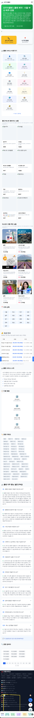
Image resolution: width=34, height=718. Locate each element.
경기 (6, 319)
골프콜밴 (14, 677)
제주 (6, 326)
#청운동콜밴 (6, 651)
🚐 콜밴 (3, 680)
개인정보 (3, 675)
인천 (28, 312)
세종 (28, 315)
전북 (6, 322)
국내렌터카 (30, 714)
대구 (21, 312)
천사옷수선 (19, 675)
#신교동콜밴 (14, 651)
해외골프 (13, 714)
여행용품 (7, 714)
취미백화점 (20, 704)
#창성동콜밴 (14, 654)
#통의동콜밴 (22, 654)
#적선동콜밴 (6, 656)
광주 (6, 315)
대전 (13, 315)
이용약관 (30, 673)
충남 (28, 319)
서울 (6, 312)
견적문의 (30, 677)
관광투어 (19, 677)
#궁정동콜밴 (22, 651)
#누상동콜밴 (22, 656)
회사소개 (6, 673)
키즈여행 (18, 714)
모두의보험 (25, 675)
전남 (13, 322)
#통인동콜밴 (14, 656)
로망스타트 (11, 673)
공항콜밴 (8, 677)
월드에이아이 (21, 706)
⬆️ (30, 710)
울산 (21, 315)
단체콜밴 (24, 677)
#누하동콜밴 (6, 659)
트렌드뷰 (24, 673)
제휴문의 (8, 675)
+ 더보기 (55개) (17, 113)
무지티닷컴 (25, 704)
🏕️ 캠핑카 (3, 688)
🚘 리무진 (3, 692)
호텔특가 (25, 714)
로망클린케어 (18, 673)
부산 (13, 312)
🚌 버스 (3, 690)
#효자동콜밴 (6, 654)
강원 (13, 319)
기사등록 (14, 675)
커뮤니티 (3, 677)
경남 (28, 322)
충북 (21, 319)
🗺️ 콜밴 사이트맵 (5, 682)
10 (29, 663)
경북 (21, 322)
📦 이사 (3, 684)
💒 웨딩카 (3, 686)
